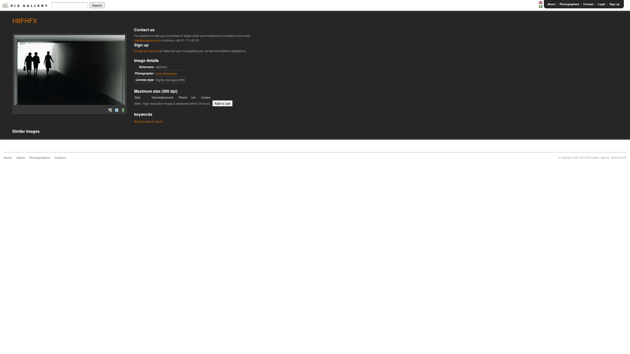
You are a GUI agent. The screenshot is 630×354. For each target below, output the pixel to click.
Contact (588, 4)
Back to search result (148, 121)
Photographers (569, 4)
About (551, 4)
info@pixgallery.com (147, 40)
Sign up (615, 4)
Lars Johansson (166, 73)
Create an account (146, 51)
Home (8, 157)
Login (601, 4)
